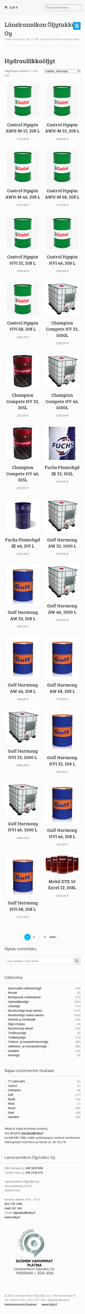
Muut (11, 1103)
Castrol (12, 1086)
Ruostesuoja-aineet (20, 1028)
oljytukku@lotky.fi (32, 1133)
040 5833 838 (34, 1168)
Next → (54, 937)
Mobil (11, 1099)
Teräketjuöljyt (17, 1037)
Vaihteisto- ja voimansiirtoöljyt (27, 1046)
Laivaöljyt (14, 1006)
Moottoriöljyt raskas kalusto (26, 1015)
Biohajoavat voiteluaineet (24, 997)
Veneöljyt (14, 1055)
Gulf (10, 1094)
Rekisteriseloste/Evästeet (21, 1304)
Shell (11, 1112)
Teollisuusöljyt (17, 1033)
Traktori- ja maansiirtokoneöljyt (28, 1042)
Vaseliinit (13, 1051)
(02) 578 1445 (13, 1204)
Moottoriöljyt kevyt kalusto (25, 1010)
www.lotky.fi (12, 1217)
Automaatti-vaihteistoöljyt (24, 988)
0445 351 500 (13, 1208)
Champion (14, 1090)
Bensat (12, 992)
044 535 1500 (17, 1138)
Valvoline (13, 1117)
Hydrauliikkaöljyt (18, 1002)
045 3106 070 (34, 1172)
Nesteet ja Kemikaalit (21, 1019)
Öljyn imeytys (16, 1024)
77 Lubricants (16, 1081)
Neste (12, 1108)
